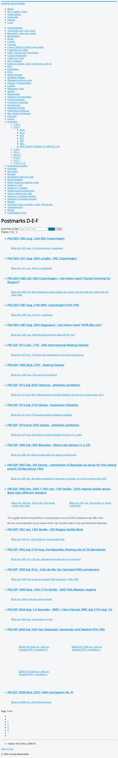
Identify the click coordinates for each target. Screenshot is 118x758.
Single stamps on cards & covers (23, 182)
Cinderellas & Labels (17, 50)
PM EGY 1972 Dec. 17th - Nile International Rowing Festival (47, 345)
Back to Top (7, 749)
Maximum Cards (15, 88)
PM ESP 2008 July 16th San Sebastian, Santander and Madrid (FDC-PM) (56, 629)
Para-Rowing (13, 105)
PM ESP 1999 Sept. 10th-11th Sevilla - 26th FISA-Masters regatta (51, 589)
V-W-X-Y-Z (19, 163)
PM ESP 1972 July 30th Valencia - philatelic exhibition (43, 385)
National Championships (19, 97)
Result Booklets (15, 179)
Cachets (11, 41)
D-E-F (17, 127)
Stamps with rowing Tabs (19, 193)
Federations (13, 69)
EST (22, 138)
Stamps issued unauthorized (20, 190)
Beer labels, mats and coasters (21, 33)
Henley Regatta (14, 74)
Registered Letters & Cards (20, 177)
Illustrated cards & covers (19, 80)
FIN (22, 141)
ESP (22, 135)
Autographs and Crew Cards (21, 30)
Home (10, 9)
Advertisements (14, 28)
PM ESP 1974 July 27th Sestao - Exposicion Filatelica (42, 405)
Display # (6, 232)
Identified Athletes (16, 77)
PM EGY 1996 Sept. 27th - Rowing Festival (35, 365)
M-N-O (17, 154)
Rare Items (12, 171)
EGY (22, 132)
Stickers (11, 201)
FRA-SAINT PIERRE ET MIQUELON (40, 146)
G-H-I (17, 149)
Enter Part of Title (10, 229)
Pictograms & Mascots (18, 110)
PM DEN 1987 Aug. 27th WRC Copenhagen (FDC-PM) (43, 305)
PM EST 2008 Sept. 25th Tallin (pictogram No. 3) (40, 692)
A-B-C (17, 124)
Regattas (11, 174)
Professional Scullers (17, 166)
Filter (51, 229)
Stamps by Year (14, 185)
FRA (22, 143)
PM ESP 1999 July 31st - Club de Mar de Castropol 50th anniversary (53, 569)
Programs (12, 168)
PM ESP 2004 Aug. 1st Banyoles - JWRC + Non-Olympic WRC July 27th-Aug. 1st (59, 609)
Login (10, 22)
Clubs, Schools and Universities (22, 52)
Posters (10, 119)
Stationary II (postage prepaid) (22, 199)
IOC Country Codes (17, 11)
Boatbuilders (13, 36)
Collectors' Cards (15, 58)
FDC (9, 66)
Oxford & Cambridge (17, 102)
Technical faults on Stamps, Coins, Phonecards (30, 204)
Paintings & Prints (16, 108)
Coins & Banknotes (16, 55)
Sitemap (11, 20)
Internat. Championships (19, 83)
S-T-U (17, 160)
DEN (22, 130)
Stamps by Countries (17, 188)
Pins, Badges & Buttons (19, 113)
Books (10, 39)
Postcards (12, 116)
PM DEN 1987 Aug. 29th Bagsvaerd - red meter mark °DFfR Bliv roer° (54, 325)
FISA (10, 72)
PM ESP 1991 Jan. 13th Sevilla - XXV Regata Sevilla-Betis (45, 529)
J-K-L (16, 152)
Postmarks (12, 121)
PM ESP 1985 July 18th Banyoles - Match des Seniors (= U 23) (48, 445)
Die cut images (14, 61)
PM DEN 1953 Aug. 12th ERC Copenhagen (36, 238)
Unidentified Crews (16, 212)
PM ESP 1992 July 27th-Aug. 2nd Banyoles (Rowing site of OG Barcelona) (56, 549)
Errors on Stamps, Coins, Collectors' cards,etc (29, 63)
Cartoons (11, 44)
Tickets (10, 210)
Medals (10, 91)
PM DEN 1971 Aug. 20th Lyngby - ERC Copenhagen (42, 258)
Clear (59, 229)
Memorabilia (13, 94)
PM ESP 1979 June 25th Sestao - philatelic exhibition (43, 425)
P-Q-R (17, 157)
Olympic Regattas (16, 99)
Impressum (12, 17)
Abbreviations (14, 14)
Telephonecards (15, 207)
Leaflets (11, 85)
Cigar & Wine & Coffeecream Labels (25, 47)
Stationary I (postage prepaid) (21, 196)
